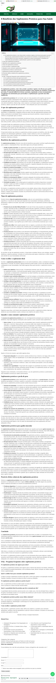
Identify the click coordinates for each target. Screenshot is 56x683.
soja (24, 121)
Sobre (22, 14)
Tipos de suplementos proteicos (10, 64)
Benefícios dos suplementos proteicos (12, 63)
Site (2, 665)
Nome (3, 660)
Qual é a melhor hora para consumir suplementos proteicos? (18, 79)
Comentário (4, 657)
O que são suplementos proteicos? (11, 61)
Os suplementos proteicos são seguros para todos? (16, 78)
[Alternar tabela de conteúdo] (51, 53)
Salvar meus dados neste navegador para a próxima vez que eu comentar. (22, 668)
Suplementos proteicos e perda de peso (12, 69)
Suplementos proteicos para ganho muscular (13, 71)
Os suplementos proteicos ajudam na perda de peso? (17, 81)
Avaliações (30, 14)
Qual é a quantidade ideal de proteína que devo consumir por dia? (19, 82)
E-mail (3, 663)
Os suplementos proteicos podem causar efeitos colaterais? (18, 84)
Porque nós (39, 14)
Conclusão (5, 74)
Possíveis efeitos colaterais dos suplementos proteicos (16, 73)
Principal (6, 14)
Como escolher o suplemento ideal (11, 66)
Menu (3, 3)
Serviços (14, 14)
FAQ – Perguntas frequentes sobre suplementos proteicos (17, 76)
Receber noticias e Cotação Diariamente (28, 614)
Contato (48, 14)
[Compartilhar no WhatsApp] (53, 674)
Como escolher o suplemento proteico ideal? (15, 85)
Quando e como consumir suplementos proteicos (14, 68)
